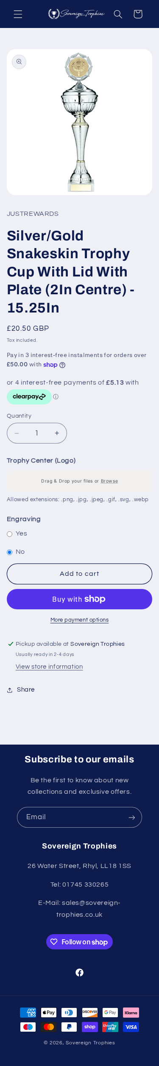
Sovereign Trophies (90, 1043)
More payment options (79, 620)
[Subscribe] (132, 817)
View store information (49, 667)
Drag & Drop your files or (79, 481)
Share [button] (26, 689)
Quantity (19, 416)
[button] (18, 14)
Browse (109, 481)
